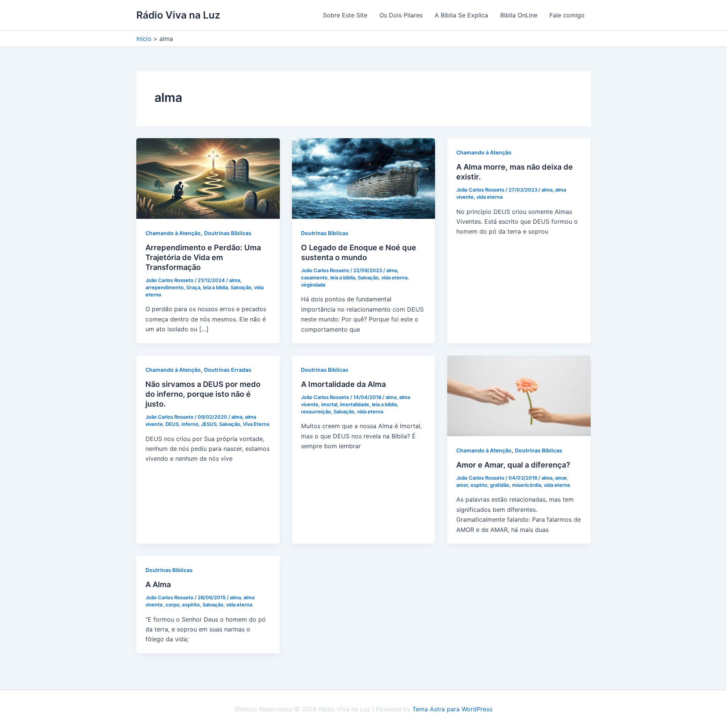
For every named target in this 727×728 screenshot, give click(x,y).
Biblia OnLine (518, 15)
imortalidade (354, 404)
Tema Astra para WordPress (452, 709)
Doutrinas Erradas (227, 369)
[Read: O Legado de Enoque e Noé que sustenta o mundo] (363, 178)
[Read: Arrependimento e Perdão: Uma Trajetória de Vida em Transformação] (208, 178)
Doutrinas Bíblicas (227, 233)
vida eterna (394, 277)
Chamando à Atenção (173, 233)
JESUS (209, 424)
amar (560, 478)
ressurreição (316, 411)
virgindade (313, 285)
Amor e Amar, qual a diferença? (513, 464)
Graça (193, 287)
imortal (329, 404)
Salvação (241, 287)
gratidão (499, 485)
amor (462, 485)
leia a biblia (215, 287)
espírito (191, 605)
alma (234, 280)
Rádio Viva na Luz (178, 15)
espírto (479, 485)
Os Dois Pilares (401, 15)
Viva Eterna (256, 424)
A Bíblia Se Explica (461, 15)
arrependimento (164, 287)
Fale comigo (567, 15)
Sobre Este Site (345, 15)
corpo (172, 605)
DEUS (172, 424)
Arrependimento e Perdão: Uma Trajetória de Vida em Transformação (203, 257)
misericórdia (526, 485)
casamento (314, 277)
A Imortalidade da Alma (343, 384)
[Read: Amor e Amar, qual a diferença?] (519, 395)
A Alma (158, 584)
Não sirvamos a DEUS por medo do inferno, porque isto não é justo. (203, 394)
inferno (189, 424)
